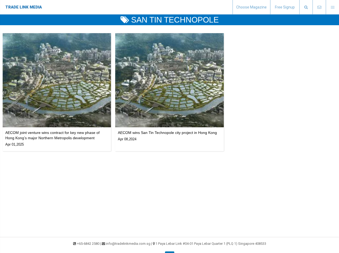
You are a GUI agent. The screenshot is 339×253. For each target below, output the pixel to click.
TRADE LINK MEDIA (23, 7)
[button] (306, 7)
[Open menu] (332, 7)
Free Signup (285, 7)
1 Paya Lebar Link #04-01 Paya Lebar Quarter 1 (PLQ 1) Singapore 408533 (210, 244)
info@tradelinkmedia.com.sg (128, 244)
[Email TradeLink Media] (319, 7)
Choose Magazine (251, 7)
